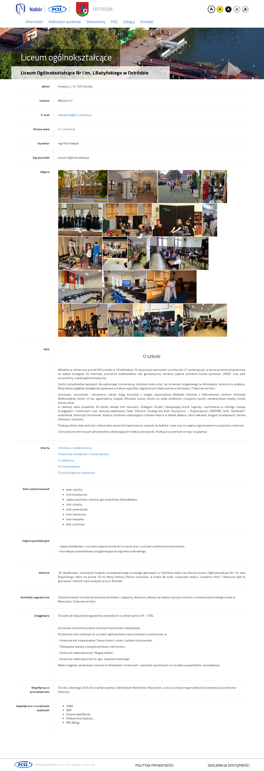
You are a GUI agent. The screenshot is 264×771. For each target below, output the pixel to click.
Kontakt (147, 22)
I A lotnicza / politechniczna (74, 448)
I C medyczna (66, 460)
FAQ (114, 22)
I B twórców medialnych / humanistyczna (83, 454)
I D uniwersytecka (69, 466)
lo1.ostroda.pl (66, 129)
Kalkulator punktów (65, 22)
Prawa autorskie (46, 764)
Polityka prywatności (154, 765)
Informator (34, 22)
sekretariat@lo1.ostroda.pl (74, 115)
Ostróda (103, 9)
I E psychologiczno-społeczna (76, 472)
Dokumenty (95, 22)
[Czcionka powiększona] (245, 9)
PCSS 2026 (65, 764)
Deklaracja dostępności (229, 765)
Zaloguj (129, 22)
